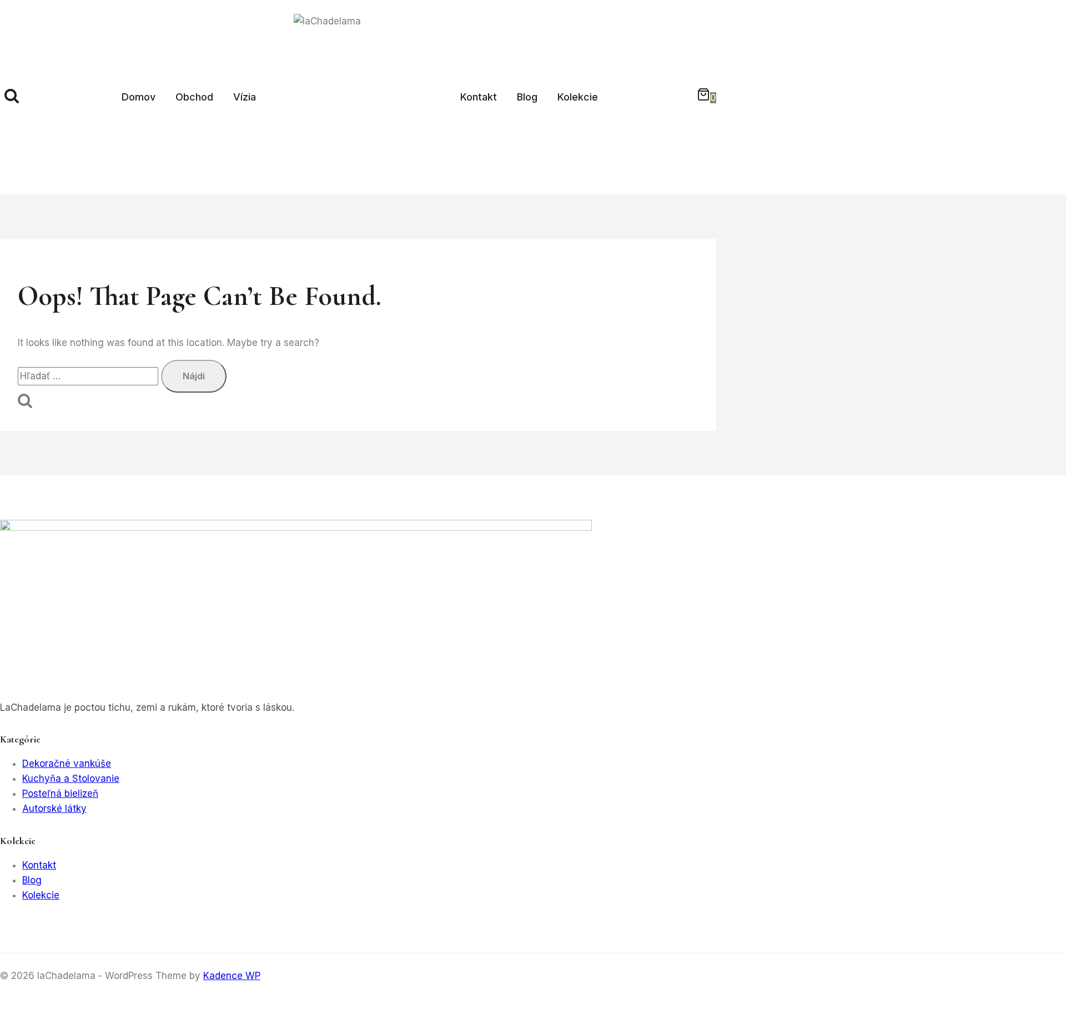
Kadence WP (231, 975)
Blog (527, 97)
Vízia (244, 97)
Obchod (194, 97)
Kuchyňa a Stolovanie (70, 778)
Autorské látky (54, 808)
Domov (138, 97)
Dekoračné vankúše (66, 763)
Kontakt (478, 97)
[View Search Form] (11, 97)
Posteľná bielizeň (60, 793)
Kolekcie (577, 97)
